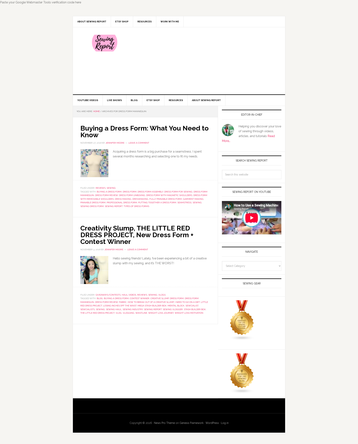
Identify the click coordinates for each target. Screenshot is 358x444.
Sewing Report (104, 43)
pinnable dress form (93, 202)
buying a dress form (109, 191)
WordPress (212, 422)
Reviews (101, 188)
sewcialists (87, 309)
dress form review (106, 195)
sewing (197, 202)
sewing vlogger (173, 309)
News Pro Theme (164, 422)
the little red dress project (97, 313)
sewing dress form (92, 206)
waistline (141, 313)
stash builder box (195, 309)
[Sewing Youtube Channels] (242, 339)
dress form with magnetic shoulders (169, 195)
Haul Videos (129, 295)
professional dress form (122, 202)
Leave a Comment (138, 143)
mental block (176, 305)
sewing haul (114, 309)
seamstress (184, 202)
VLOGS (162, 295)
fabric (123, 302)
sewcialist (192, 305)
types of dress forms (136, 206)
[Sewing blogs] (242, 392)
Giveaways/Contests (108, 295)
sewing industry (133, 309)
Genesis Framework (191, 422)
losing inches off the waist (119, 305)
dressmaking (140, 199)
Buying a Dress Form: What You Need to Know (144, 131)
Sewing (111, 188)
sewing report (114, 206)
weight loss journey (161, 313)
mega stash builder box (152, 305)
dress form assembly (150, 191)
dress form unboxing (132, 195)
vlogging (128, 313)
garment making (193, 199)
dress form (129, 191)
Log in (225, 422)
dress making (123, 199)
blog (100, 298)
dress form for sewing (178, 191)
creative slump (159, 298)
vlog (119, 313)
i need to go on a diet (187, 302)
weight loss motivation (189, 313)
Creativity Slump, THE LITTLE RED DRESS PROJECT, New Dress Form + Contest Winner (137, 234)
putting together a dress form (157, 202)
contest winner (139, 298)
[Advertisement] (207, 61)
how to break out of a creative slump (151, 302)
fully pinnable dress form (165, 199)
